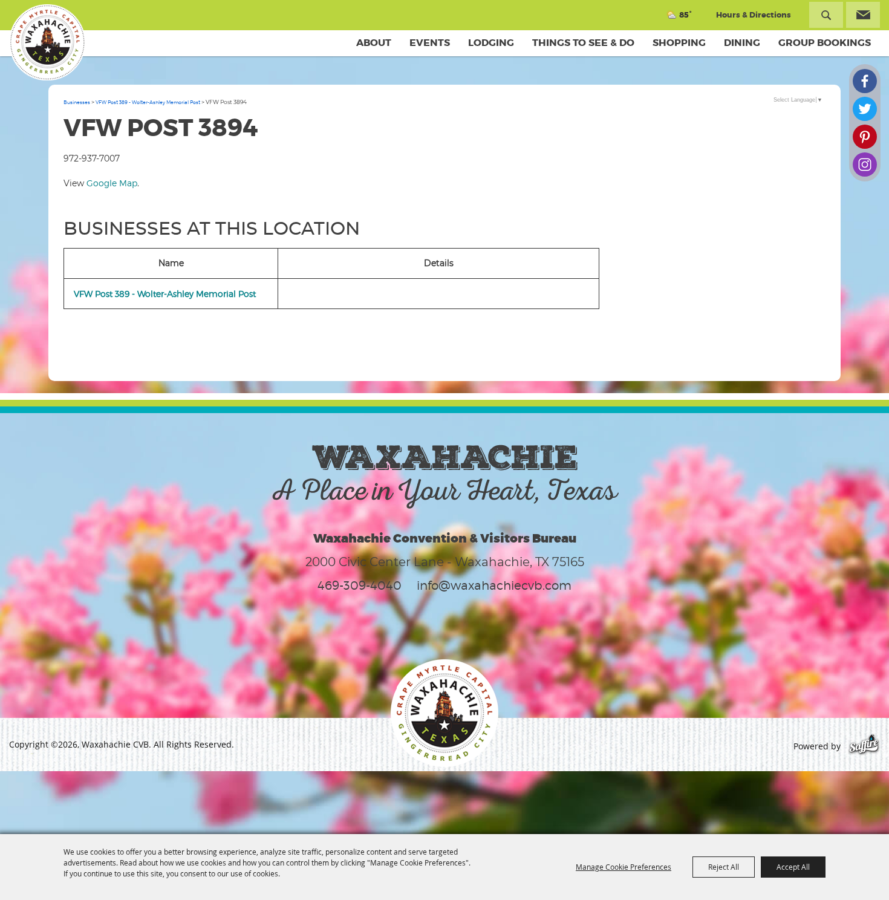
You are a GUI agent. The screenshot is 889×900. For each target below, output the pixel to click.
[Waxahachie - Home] (444, 713)
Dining (742, 42)
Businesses (76, 102)
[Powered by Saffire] (864, 746)
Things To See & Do (583, 42)
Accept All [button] (793, 867)
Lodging (491, 42)
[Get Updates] (863, 15)
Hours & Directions (753, 15)
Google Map (111, 183)
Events (429, 42)
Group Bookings (824, 42)
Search (826, 15)
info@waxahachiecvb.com (494, 585)
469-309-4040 (360, 585)
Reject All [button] (723, 867)
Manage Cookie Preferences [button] (623, 867)
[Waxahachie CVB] (47, 42)
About (373, 42)
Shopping (679, 42)
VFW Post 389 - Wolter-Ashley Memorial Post (148, 102)
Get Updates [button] (863, 15)
